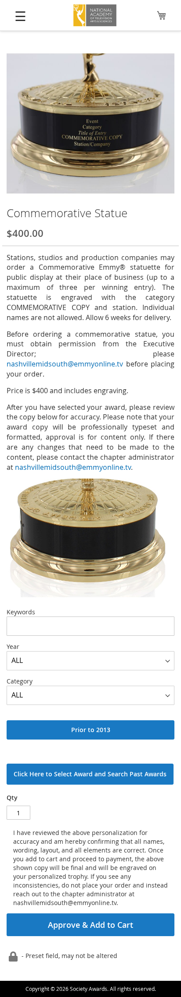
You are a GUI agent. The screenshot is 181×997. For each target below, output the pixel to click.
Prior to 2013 (90, 730)
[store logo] (95, 15)
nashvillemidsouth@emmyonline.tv (65, 364)
